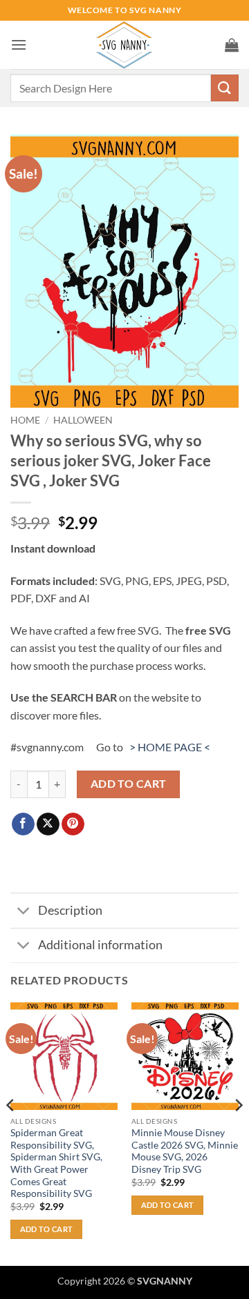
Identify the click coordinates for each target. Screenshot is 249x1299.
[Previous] (11, 1133)
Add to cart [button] (46, 1228)
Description (70, 910)
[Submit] (225, 88)
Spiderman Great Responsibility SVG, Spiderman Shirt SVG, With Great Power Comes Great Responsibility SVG (56, 1163)
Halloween (83, 420)
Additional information (100, 945)
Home (25, 420)
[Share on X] (48, 824)
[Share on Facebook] (23, 824)
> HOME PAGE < (169, 746)
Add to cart (129, 783)
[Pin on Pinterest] (73, 824)
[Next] (238, 1133)
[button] (18, 44)
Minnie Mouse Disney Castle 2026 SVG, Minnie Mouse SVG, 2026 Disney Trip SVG (184, 1151)
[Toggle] (23, 912)
